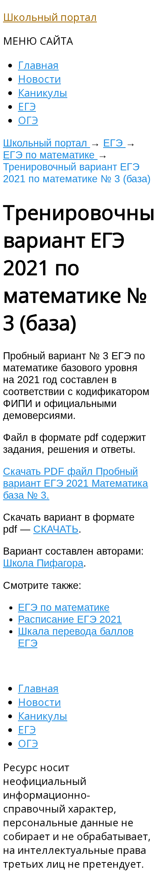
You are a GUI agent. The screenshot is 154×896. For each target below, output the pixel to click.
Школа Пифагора (43, 563)
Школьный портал (50, 17)
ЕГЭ (27, 106)
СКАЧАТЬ (55, 529)
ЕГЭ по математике (50, 155)
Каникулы (42, 93)
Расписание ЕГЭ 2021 (70, 619)
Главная (38, 65)
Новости (39, 79)
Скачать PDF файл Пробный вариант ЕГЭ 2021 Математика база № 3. (75, 483)
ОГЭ (28, 120)
